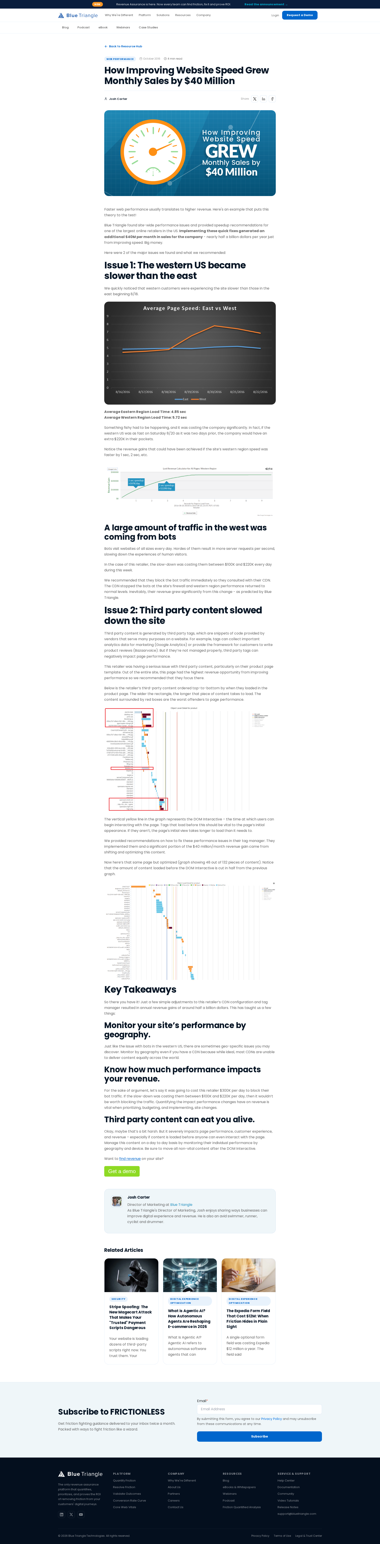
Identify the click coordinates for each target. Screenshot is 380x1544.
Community (286, 1494)
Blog (65, 27)
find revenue (130, 1158)
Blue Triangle (181, 1204)
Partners (174, 1494)
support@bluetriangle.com (297, 1514)
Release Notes (288, 1507)
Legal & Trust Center (308, 1536)
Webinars (123, 27)
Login (275, 15)
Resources (232, 1474)
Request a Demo (300, 15)
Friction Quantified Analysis (242, 1507)
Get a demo (122, 1171)
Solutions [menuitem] (163, 15)
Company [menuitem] (203, 15)
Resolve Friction (124, 1487)
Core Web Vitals (124, 1507)
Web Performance (120, 59)
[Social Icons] (61, 1514)
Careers (174, 1500)
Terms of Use (282, 1536)
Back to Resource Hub (125, 46)
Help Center (286, 1480)
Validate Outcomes (127, 1494)
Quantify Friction (124, 1480)
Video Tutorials (288, 1500)
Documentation (289, 1487)
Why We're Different (182, 1480)
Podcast (83, 27)
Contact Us (175, 1507)
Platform (122, 1474)
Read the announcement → (266, 4)
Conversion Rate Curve (129, 1500)
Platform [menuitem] (145, 15)
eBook (103, 27)
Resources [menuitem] (183, 15)
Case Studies (148, 27)
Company (176, 1474)
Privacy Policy (271, 1419)
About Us (174, 1487)
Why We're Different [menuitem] (119, 15)
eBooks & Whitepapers (239, 1487)
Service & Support (294, 1474)
